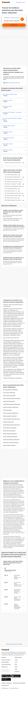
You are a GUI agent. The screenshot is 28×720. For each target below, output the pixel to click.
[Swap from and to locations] (22, 19)
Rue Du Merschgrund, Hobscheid (11, 424)
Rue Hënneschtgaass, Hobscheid (11, 404)
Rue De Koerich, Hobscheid (10, 433)
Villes (16, 669)
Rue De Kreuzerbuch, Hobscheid (11, 439)
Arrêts (16, 666)
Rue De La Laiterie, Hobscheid (10, 407)
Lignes (16, 659)
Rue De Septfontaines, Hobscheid (11, 398)
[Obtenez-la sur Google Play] (6, 676)
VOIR (23, 162)
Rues (16, 664)
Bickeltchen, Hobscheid (9, 430)
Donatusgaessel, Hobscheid (10, 389)
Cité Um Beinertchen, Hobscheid (11, 419)
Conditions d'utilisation (7, 683)
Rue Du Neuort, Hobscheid (9, 427)
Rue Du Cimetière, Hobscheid (10, 413)
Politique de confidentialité (19, 683)
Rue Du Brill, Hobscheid (9, 401)
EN (7, 670)
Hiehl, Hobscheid (7, 410)
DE (3, 670)
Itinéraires (17, 671)
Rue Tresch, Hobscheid (9, 392)
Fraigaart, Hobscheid (8, 421)
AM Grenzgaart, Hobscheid (10, 416)
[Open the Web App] (6, 679)
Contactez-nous (5, 685)
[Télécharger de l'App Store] (15, 676)
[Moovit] (6, 2)
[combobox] (14, 18)
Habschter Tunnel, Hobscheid (10, 442)
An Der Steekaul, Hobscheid (10, 436)
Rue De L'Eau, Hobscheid (9, 395)
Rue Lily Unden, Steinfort (9, 445)
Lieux (16, 662)
